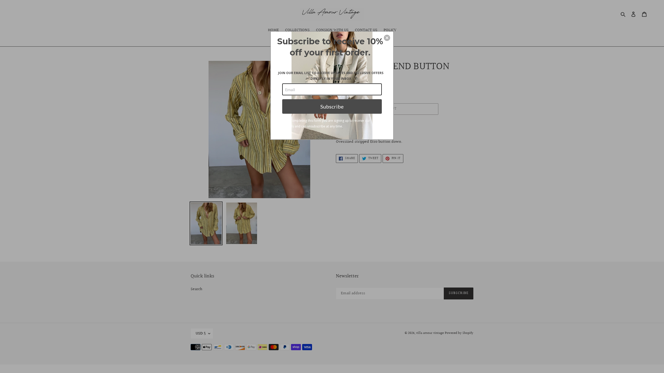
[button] (387, 38)
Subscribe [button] (332, 106)
